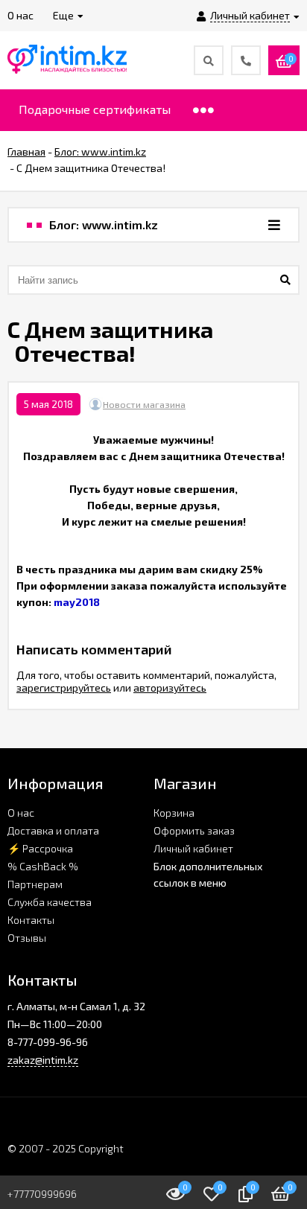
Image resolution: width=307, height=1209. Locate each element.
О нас (20, 812)
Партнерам (35, 884)
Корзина (174, 812)
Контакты (30, 919)
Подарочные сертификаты (95, 109)
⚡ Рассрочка (40, 848)
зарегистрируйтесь (63, 687)
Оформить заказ (194, 830)
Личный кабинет (193, 848)
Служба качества (49, 902)
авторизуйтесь (169, 687)
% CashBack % (42, 866)
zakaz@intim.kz (42, 1059)
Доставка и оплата (53, 830)
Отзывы (26, 937)
